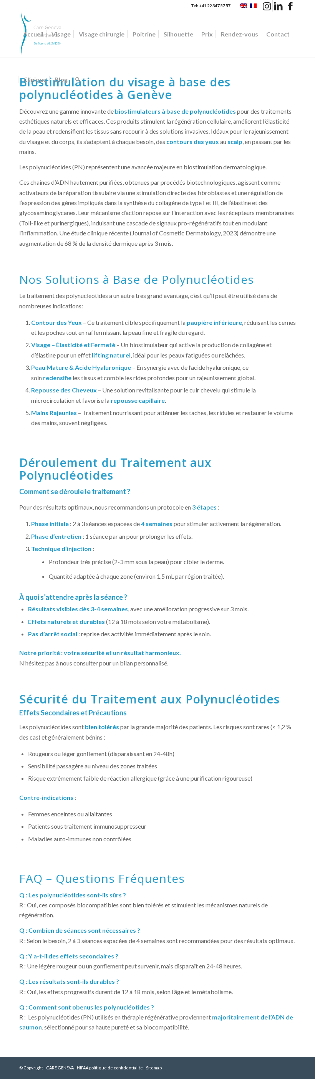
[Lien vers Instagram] (266, 6)
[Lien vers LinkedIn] (278, 6)
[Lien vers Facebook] (290, 6)
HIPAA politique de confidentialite (110, 1067)
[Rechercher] (77, 79)
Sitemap (154, 1067)
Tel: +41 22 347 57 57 (210, 5)
